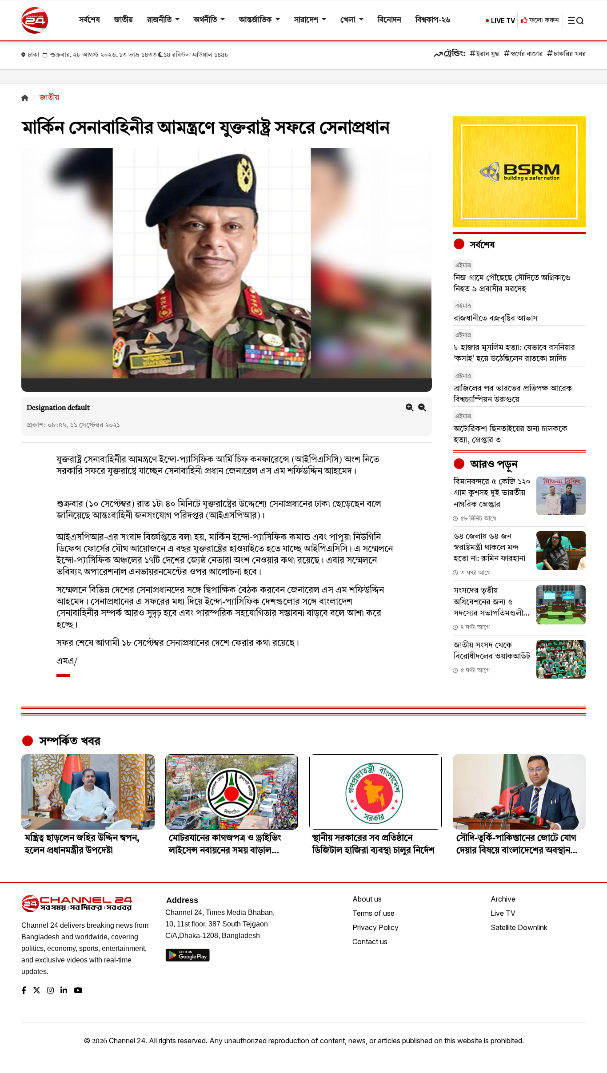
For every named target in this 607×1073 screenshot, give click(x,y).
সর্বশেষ (89, 20)
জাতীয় (123, 20)
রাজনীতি (160, 20)
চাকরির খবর (570, 54)
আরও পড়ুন (493, 465)
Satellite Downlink (519, 927)
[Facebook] (23, 991)
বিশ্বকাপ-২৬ (433, 20)
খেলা (348, 20)
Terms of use (373, 913)
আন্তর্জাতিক (256, 20)
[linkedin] (63, 991)
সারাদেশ (307, 20)
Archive (503, 898)
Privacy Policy (375, 927)
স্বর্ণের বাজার (527, 54)
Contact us (369, 941)
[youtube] (78, 991)
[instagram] (50, 991)
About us (367, 898)
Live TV (503, 913)
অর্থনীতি (206, 20)
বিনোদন (389, 20)
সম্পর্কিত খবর (68, 741)
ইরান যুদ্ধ (487, 54)
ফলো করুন (543, 20)
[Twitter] (36, 991)
